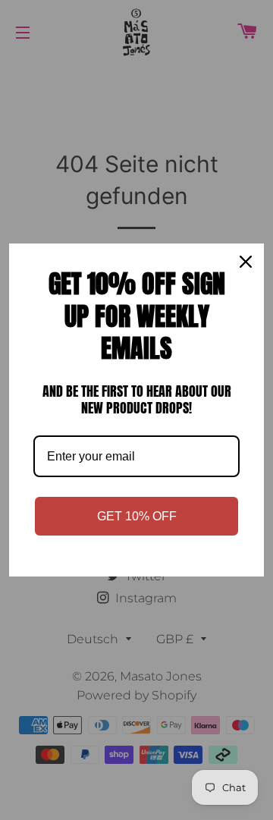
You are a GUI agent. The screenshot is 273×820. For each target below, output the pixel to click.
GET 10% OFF (137, 516)
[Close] (246, 261)
